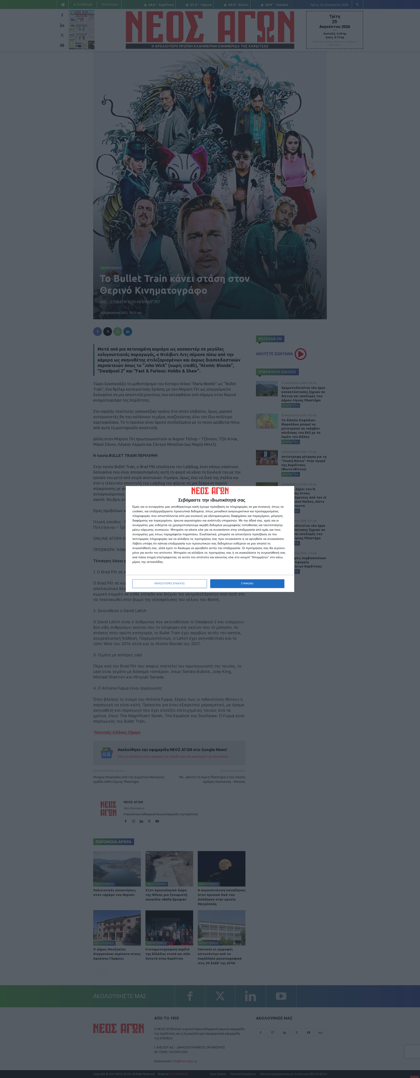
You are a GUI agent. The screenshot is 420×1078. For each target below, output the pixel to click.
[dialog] (210, 539)
